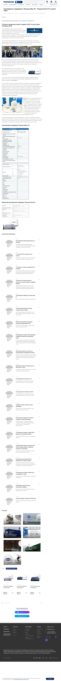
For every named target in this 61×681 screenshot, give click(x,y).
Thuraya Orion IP (28, 78)
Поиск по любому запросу (22, 608)
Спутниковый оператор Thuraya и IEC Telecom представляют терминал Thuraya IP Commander (25, 447)
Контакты (15, 630)
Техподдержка (13, 4)
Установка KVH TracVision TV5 (23, 378)
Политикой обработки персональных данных (21, 679)
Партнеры (15, 632)
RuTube (52, 637)
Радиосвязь (6, 631)
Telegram (49, 637)
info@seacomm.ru (50, 629)
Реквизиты (28, 4)
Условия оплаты (40, 629)
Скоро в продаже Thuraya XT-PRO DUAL (26, 498)
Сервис (6, 4)
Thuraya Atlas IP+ (14, 80)
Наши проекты (35, 4)
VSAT (14, 36)
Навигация (6, 629)
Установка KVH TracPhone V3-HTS (24, 391)
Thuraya (7, 28)
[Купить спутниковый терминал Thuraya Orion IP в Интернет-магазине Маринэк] (11, 224)
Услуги (14, 634)
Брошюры (27, 630)
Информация (28, 626)
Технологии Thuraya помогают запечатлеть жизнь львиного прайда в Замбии (26, 282)
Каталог (19, 1)
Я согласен (50, 678)
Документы (21, 4)
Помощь (39, 626)
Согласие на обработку (29, 635)
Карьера (14, 629)
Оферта (26, 632)
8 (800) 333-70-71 (53, 4)
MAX (46, 640)
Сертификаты (27, 629)
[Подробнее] (39, 240)
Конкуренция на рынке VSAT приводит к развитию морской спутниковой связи (26, 336)
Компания (15, 626)
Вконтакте (46, 637)
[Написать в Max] (22, 612)
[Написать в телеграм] (22, 617)
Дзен (56, 637)
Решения (41, 4)
